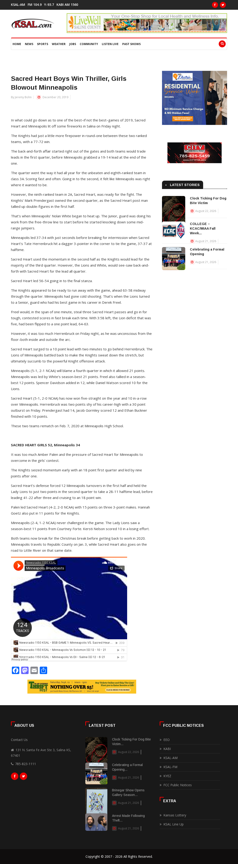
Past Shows (131, 44)
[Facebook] (215, 5)
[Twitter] (223, 5)
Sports (42, 44)
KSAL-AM (18, 4)
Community (89, 44)
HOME (17, 44)
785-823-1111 (25, 764)
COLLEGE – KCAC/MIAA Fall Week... (202, 228)
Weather (59, 44)
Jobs (72, 44)
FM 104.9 (35, 4)
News (29, 44)
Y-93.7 (49, 4)
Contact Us (19, 739)
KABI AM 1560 (67, 4)
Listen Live (110, 44)
